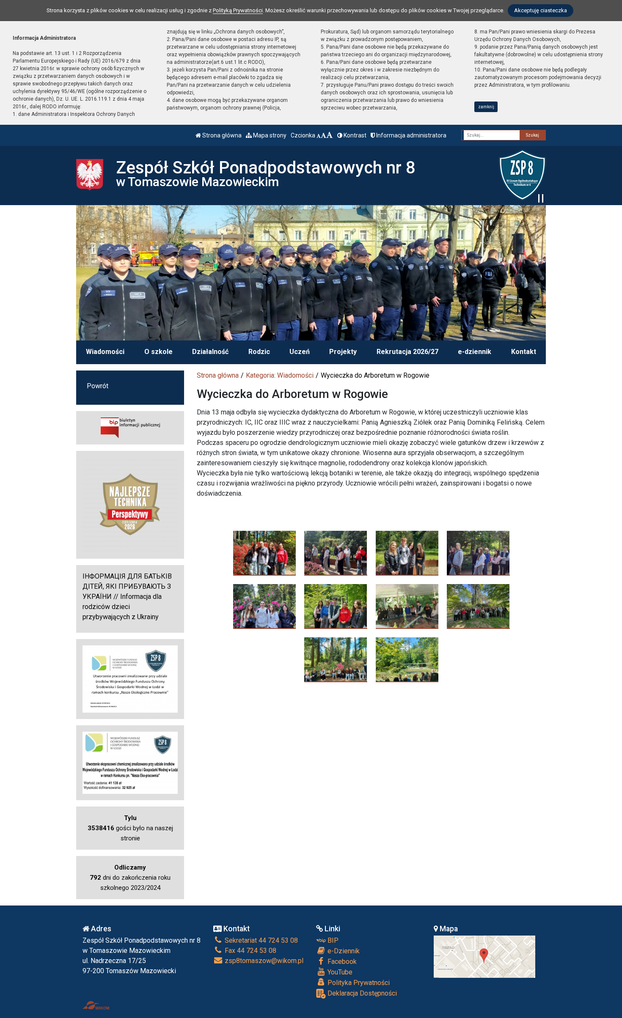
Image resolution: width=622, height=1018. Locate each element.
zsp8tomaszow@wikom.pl (263, 961)
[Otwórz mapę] (484, 956)
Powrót (97, 386)
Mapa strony (269, 135)
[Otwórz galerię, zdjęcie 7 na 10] (407, 606)
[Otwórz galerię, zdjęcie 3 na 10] (407, 553)
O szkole (158, 352)
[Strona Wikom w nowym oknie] (96, 1005)
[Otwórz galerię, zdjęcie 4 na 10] (478, 553)
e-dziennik (474, 352)
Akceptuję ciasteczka (540, 10)
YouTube (339, 972)
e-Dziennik (343, 951)
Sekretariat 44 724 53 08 (260, 940)
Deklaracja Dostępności (361, 993)
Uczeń (299, 352)
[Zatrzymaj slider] (540, 198)
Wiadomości (105, 352)
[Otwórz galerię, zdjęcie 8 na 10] (478, 606)
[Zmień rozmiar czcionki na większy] (323, 135)
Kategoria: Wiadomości (280, 375)
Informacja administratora (410, 135)
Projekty (343, 352)
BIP (332, 940)
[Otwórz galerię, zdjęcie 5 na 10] (264, 606)
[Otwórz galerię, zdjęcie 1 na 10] (264, 553)
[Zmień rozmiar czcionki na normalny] (319, 135)
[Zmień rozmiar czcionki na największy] (329, 135)
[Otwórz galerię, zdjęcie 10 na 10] (407, 659)
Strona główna (221, 135)
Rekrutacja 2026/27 (407, 352)
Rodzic (259, 352)
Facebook (341, 962)
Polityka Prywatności (358, 983)
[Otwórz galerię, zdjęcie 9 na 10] (335, 659)
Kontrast (354, 135)
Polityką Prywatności (238, 10)
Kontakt (523, 352)
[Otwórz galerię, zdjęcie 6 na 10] (335, 606)
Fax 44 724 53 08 (249, 951)
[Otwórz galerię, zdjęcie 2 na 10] (335, 553)
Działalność (210, 352)
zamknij (486, 106)
